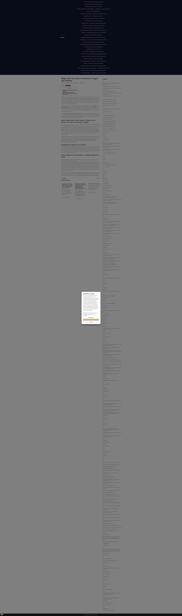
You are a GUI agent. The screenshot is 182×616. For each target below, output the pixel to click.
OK (91, 319)
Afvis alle (91, 322)
